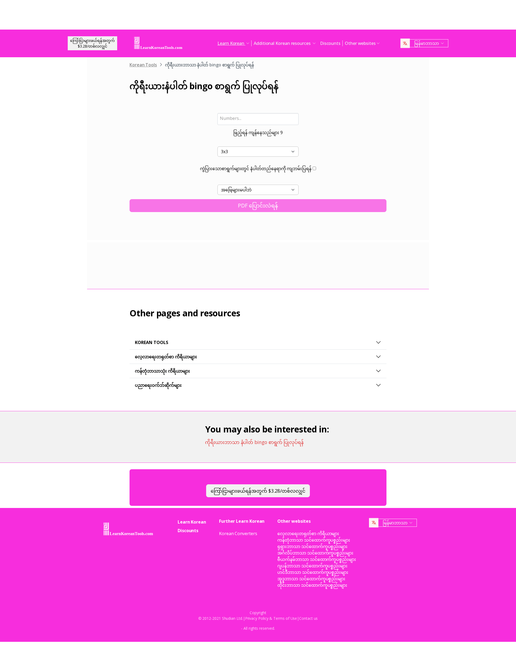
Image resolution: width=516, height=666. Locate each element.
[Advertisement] (258, 16)
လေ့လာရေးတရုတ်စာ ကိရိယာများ (166, 357)
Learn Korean (192, 522)
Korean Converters (238, 533)
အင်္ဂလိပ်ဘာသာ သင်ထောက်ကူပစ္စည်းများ (315, 553)
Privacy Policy (256, 618)
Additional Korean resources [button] (283, 43)
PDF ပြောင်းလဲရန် (258, 205)
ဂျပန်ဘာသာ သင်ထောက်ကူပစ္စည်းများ (312, 566)
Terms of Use (285, 618)
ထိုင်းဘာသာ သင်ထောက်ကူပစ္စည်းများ (312, 585)
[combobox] (258, 119)
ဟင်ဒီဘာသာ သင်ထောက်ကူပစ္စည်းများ (312, 572)
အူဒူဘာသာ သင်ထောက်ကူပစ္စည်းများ (311, 579)
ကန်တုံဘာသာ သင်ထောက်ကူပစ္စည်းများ (313, 540)
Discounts (330, 43)
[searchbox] (258, 118)
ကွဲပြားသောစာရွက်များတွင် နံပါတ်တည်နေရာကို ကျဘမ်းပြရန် (255, 168)
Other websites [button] (360, 43)
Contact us (308, 618)
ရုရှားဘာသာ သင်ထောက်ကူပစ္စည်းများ (312, 546)
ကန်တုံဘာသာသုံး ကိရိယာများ (162, 371)
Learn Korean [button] (231, 43)
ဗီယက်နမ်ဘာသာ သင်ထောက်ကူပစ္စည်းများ (316, 559)
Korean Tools (143, 65)
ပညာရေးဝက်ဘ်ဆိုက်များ (158, 385)
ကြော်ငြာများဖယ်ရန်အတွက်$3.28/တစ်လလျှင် (92, 43)
